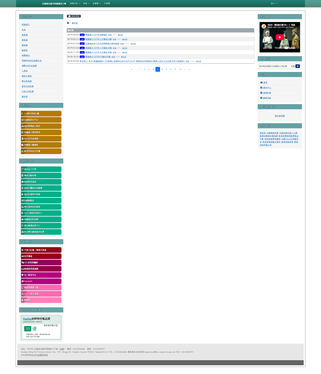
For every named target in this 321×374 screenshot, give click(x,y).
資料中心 (266, 88)
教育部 (263, 133)
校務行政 (74, 3)
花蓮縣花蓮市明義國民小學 (54, 4)
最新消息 (266, 98)
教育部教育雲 (287, 142)
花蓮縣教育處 (272, 133)
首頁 (265, 82)
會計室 (75, 23)
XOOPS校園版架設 (39, 355)
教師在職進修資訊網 (269, 136)
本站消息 (75, 16)
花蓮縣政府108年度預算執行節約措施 (102, 43)
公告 (82, 35)
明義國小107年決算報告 (96, 35)
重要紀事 (266, 93)
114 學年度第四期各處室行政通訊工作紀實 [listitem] (259, 66)
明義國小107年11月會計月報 (98, 48)
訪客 (110, 35)
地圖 (62, 349)
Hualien (27, 318)
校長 (85, 3)
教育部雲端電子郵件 (271, 142)
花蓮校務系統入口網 (288, 133)
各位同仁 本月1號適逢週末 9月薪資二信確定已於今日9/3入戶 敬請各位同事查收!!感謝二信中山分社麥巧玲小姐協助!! (132, 61)
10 (180, 69)
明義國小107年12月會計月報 (98, 39)
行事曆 (107, 3)
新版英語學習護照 (272, 139)
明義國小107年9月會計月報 (97, 57)
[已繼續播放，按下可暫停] (297, 66)
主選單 (96, 3)
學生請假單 (280, 116)
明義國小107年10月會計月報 (98, 52)
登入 (273, 3)
